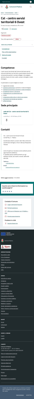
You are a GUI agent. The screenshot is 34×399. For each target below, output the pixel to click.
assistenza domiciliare (9, 88)
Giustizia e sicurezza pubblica (8, 298)
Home (2, 12)
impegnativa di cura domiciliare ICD (12, 93)
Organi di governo (5, 260)
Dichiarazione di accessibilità (8, 379)
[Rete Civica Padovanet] (17, 247)
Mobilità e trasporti (6, 303)
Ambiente (3, 281)
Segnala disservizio (6, 363)
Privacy (3, 372)
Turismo (3, 311)
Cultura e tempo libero (7, 293)
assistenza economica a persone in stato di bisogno (16, 90)
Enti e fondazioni (5, 257)
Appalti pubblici (5, 286)
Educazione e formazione (7, 296)
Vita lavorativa (5, 314)
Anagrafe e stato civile (7, 283)
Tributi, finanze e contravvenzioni (9, 308)
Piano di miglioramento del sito (9, 354)
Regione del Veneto (6, 2)
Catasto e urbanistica (6, 291)
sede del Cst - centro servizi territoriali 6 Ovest (16, 112)
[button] (31, 7)
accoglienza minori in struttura (11, 91)
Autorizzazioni (4, 288)
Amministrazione (9, 12)
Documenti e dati (5, 255)
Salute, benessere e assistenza (9, 306)
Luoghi (2, 338)
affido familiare (7, 101)
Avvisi (2, 322)
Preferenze (20, 395)
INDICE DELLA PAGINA (6, 45)
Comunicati (4, 325)
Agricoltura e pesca (6, 278)
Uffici (16, 12)
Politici (2, 265)
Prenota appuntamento (7, 360)
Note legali (4, 375)
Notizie (3, 327)
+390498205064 (10, 163)
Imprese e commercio (6, 301)
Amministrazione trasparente (8, 369)
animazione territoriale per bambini (12, 99)
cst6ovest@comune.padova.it (13, 167)
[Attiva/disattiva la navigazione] (2, 7)
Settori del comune (6, 267)
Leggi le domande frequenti (8, 357)
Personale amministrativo (7, 262)
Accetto (28, 395)
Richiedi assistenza (6, 366)
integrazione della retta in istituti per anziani (15, 97)
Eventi (2, 336)
